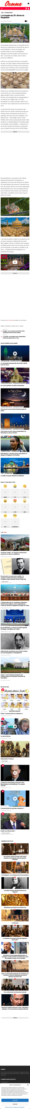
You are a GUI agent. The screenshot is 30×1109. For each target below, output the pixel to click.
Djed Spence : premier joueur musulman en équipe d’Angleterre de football (14, 454)
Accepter (15, 1100)
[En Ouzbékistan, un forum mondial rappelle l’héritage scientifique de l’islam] (15, 618)
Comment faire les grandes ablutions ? (12, 808)
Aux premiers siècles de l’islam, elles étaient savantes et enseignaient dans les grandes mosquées (15, 858)
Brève (3, 326)
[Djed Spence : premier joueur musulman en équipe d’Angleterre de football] (15, 444)
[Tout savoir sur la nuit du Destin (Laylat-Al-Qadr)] (15, 398)
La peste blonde (6, 736)
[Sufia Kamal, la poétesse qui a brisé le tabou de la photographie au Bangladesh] (15, 641)
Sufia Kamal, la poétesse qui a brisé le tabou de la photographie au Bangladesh (14, 651)
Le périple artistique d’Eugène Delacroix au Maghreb (15, 891)
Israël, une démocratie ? (8, 831)
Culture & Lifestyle (16, 360)
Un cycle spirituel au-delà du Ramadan (12, 385)
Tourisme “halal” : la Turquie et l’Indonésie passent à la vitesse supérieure (13, 553)
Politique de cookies (9, 1107)
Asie (2, 473)
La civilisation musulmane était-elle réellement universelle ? (15, 939)
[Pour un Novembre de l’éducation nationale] (15, 984)
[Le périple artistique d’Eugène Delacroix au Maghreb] (15, 883)
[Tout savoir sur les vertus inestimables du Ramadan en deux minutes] (15, 421)
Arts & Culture (5, 360)
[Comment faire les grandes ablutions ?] (15, 798)
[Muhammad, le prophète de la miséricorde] (15, 900)
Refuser (15, 1104)
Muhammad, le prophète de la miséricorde (15, 907)
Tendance (2, 765)
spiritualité (15, 326)
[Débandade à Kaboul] (15, 749)
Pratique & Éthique (18, 406)
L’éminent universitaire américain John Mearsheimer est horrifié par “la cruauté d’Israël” (13, 784)
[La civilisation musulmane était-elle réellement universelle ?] (15, 931)
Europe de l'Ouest (5, 451)
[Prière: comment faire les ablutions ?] (15, 700)
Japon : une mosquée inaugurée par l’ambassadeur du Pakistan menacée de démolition (13, 676)
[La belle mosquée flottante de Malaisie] (15, 466)
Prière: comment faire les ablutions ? (12, 713)
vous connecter (9, 320)
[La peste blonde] (15, 726)
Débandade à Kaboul (7, 759)
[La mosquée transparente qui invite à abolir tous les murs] (15, 353)
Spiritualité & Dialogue (19, 383)
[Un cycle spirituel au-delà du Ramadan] (15, 376)
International (15, 451)
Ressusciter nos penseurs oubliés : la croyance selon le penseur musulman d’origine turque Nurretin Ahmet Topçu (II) (13, 577)
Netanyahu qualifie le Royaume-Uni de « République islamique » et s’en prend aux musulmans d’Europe (15, 1008)
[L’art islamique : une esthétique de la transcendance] (15, 867)
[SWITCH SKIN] (26, 8)
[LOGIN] (28, 8)
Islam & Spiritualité (6, 383)
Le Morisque (15, 923)
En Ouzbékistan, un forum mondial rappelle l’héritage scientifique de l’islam (14, 628)
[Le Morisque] (15, 915)
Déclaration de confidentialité (18, 1107)
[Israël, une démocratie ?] (15, 821)
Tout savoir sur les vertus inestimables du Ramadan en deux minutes (13, 432)
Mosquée (8, 326)
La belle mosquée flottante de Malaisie (12, 475)
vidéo (21, 326)
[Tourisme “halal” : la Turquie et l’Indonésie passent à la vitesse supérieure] (15, 542)
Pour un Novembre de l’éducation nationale (15, 992)
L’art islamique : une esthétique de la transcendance (15, 875)
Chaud (2, 689)
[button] (28, 1085)
